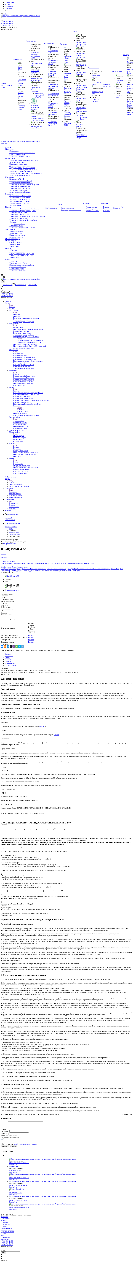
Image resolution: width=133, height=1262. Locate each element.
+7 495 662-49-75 (7, 22)
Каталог (12, 307)
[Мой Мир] (8, 646)
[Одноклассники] (5, 646)
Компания (4, 1217)
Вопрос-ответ (5, 1237)
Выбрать (31, 635)
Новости (4, 1220)
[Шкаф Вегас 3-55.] (12, 576)
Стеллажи (21, 409)
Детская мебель (18, 421)
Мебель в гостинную (65, 563)
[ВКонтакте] (2, 646)
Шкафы (16, 391)
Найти (3, 1252)
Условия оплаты (6, 1228)
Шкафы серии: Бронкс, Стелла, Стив (43, 569)
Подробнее (13, 1165)
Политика (4, 1222)
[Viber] (13, 646)
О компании (13, 503)
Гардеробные (18, 327)
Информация (5, 1224)
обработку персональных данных (25, 1144)
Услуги (11, 482)
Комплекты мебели (47, 571)
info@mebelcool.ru (9, 544)
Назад (11, 305)
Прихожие (17, 374)
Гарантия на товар (7, 1232)
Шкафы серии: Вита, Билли (83, 569)
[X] (11, 646)
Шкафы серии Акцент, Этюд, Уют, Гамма (15, 569)
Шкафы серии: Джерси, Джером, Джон (19, 571)
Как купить (13, 492)
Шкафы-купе (18, 353)
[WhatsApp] (16, 646)
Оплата (56, 735)
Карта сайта (5, 1239)
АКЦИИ (4, 563)
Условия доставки (7, 1230)
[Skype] (19, 646)
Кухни (15, 462)
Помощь (4, 1226)
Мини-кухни (17, 314)
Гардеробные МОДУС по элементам (30, 340)
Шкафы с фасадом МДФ (65, 569)
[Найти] (1, 20)
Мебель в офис (18, 436)
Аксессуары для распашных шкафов (67, 571)
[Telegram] (22, 646)
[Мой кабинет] (2, 275)
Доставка (42, 726)
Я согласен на (20, 1144)
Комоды (16, 447)
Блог (2, 1235)
